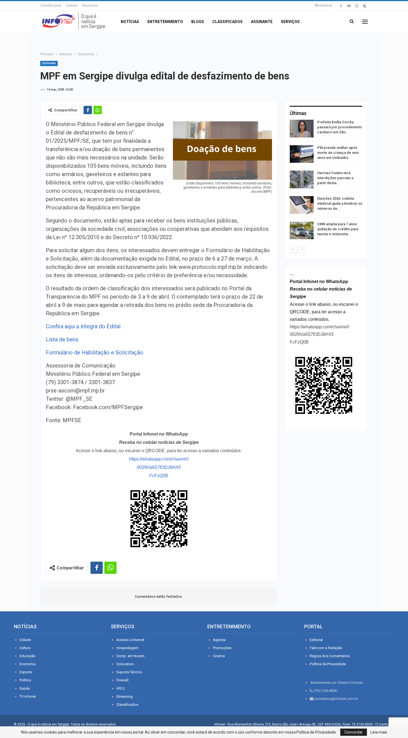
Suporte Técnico (129, 672)
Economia (49, 63)
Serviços (290, 21)
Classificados (50, 5)
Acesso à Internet (130, 640)
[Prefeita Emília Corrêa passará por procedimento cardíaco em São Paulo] (302, 128)
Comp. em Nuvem (130, 656)
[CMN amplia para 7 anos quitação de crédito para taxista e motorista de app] (302, 230)
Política (25, 680)
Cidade (25, 640)
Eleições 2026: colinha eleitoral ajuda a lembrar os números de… (339, 203)
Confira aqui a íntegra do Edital (83, 326)
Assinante (90, 5)
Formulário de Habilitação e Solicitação (94, 352)
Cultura (25, 648)
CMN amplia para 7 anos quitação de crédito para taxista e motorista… (337, 229)
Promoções (222, 648)
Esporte (25, 672)
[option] (326, 180)
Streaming (124, 696)
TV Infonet (27, 696)
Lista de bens (62, 339)
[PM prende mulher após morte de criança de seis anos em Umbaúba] (302, 154)
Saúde (24, 688)
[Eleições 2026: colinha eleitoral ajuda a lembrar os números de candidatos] (302, 205)
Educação (27, 656)
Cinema (219, 656)
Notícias (130, 21)
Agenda (219, 640)
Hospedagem (127, 648)
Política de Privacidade (328, 664)
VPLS (120, 688)
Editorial (316, 640)
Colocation (125, 664)
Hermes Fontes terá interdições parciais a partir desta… (335, 178)
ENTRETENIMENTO (165, 21)
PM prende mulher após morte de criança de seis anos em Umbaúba (338, 153)
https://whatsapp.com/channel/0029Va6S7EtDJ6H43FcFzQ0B (158, 467)
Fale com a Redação (326, 648)
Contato (72, 5)
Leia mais (379, 732)
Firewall (122, 680)
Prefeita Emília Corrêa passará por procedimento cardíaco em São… (339, 127)
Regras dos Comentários (330, 656)
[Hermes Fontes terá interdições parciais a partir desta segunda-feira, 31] (302, 179)
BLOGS (197, 21)
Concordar (353, 732)
